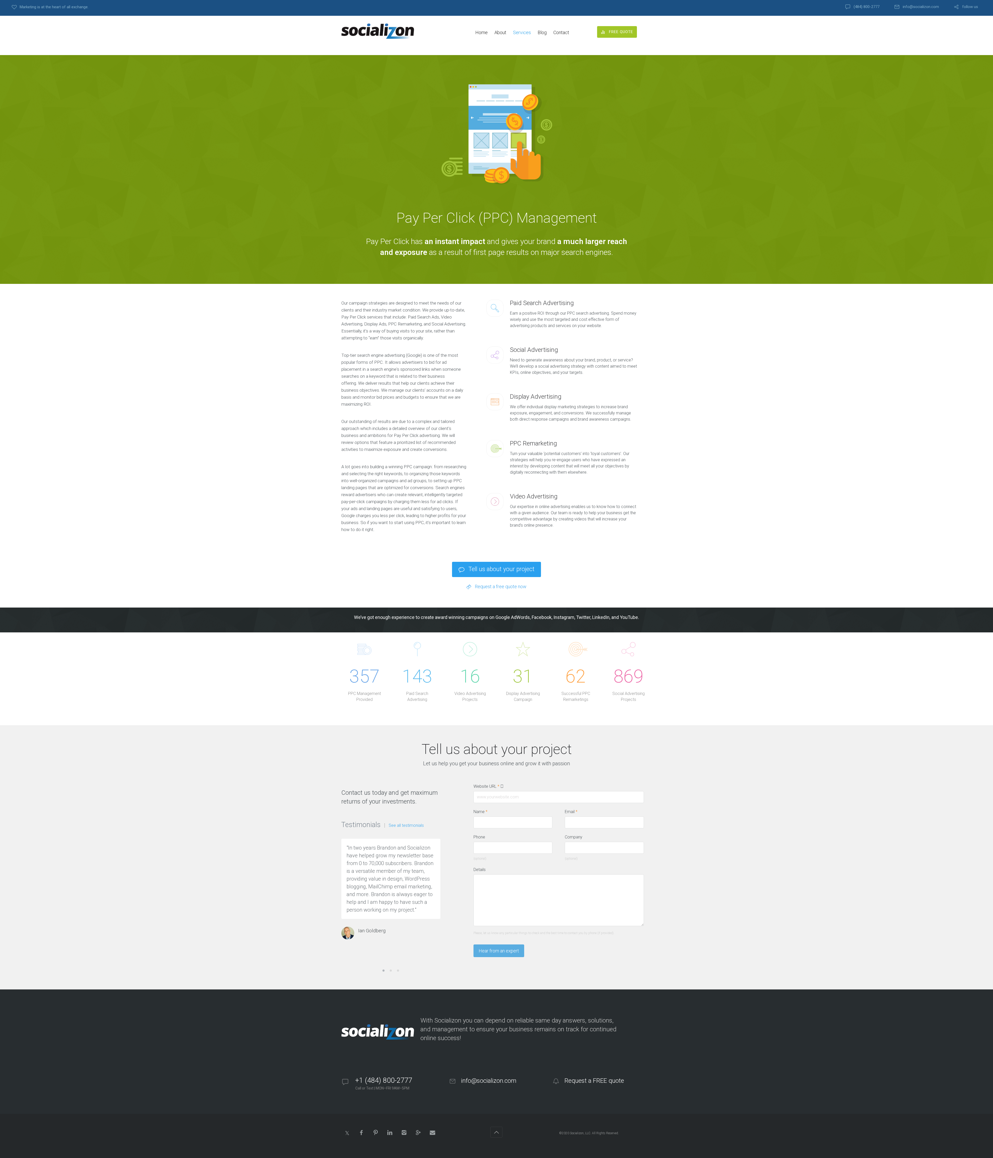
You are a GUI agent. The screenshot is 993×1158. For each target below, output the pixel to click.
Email (571, 811)
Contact (561, 32)
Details (479, 869)
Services (522, 32)
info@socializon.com (921, 7)
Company (573, 837)
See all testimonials (406, 825)
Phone (479, 837)
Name (480, 811)
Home (481, 32)
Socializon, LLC (580, 1133)
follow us (970, 7)
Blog (542, 32)
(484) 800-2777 (866, 7)
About (500, 32)
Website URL (489, 786)
